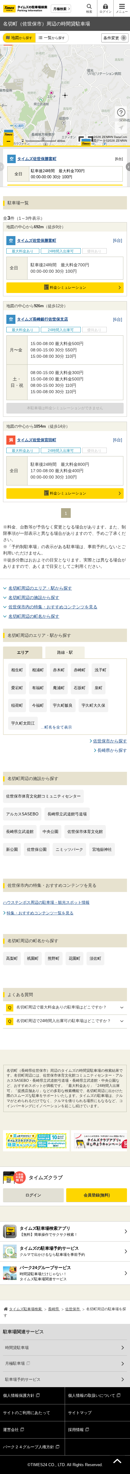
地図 (21, 37)
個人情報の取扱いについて (91, 1395)
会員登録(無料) (97, 1195)
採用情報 (76, 1429)
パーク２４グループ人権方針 (28, 1447)
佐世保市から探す (110, 741)
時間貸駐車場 (17, 1347)
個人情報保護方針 (18, 1395)
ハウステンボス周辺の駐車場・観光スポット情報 (46, 902)
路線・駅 (65, 652)
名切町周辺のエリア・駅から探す (40, 588)
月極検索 (60, 9)
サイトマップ (80, 1412)
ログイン (33, 1195)
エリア (23, 652)
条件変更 (114, 38)
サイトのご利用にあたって (26, 1412)
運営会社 (11, 1429)
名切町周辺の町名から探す (33, 616)
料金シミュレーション (68, 287)
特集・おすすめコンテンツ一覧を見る (40, 913)
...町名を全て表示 (56, 727)
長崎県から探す (112, 750)
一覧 (54, 37)
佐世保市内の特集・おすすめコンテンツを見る (52, 606)
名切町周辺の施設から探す (33, 597)
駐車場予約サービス (23, 1379)
